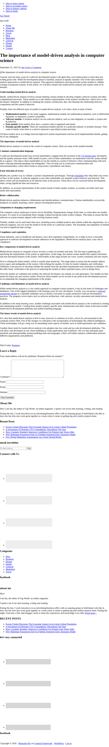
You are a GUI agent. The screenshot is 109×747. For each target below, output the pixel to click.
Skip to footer (12, 11)
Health (9, 564)
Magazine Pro (24, 743)
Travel (8, 572)
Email (2, 387)
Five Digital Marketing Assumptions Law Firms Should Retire (33, 437)
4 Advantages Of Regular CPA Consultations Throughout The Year (36, 429)
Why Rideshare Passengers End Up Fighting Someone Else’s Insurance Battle (41, 434)
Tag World (5, 16)
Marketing (10, 569)
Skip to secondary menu (16, 6)
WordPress (59, 743)
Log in (69, 743)
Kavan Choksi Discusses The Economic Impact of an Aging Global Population (41, 427)
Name (2, 382)
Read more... (91, 613)
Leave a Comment (33, 67)
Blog (8, 556)
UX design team (88, 156)
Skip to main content (15, 3)
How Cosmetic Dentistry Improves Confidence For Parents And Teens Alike (40, 432)
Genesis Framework (43, 743)
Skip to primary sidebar (16, 8)
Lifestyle (9, 567)
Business (16, 345)
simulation (79, 175)
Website (3, 392)
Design (9, 561)
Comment (5, 377)
